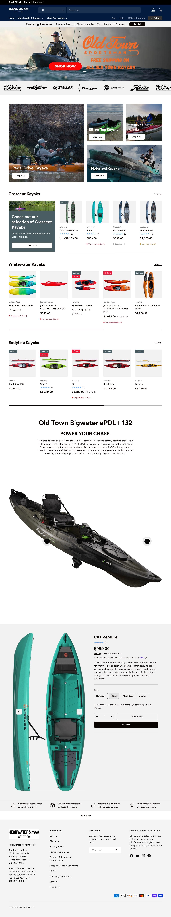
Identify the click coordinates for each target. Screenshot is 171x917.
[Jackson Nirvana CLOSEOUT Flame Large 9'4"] (117, 285)
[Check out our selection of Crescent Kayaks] (32, 206)
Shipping (97, 653)
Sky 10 (43, 384)
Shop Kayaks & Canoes (29, 18)
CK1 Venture (119, 230)
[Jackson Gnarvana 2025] (22, 285)
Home (11, 18)
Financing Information (60, 876)
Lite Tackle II (146, 230)
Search (53, 835)
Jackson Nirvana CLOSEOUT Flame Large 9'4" (115, 308)
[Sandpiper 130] (22, 363)
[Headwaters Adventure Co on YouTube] (137, 856)
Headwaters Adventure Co (24, 907)
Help (121, 18)
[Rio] (85, 363)
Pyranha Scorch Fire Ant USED (147, 307)
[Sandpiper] (117, 363)
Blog (114, 18)
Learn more (38, 2)
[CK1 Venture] (124, 212)
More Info (137, 24)
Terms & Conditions (59, 851)
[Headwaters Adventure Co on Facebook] (131, 856)
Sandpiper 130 (16, 384)
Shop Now (20, 175)
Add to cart (137, 716)
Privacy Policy (57, 846)
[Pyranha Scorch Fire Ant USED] (148, 285)
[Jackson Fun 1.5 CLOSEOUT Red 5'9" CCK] (54, 285)
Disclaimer (55, 841)
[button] (161, 10)
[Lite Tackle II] (151, 212)
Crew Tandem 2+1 (69, 230)
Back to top (85, 815)
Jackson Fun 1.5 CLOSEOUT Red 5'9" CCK (53, 307)
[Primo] (97, 212)
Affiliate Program (136, 18)
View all (158, 194)
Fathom (139, 384)
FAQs (52, 871)
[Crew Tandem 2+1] (71, 212)
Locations (54, 887)
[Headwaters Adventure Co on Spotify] (149, 856)
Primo (89, 230)
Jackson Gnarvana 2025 (21, 305)
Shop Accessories (56, 18)
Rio (73, 384)
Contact (53, 881)
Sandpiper (108, 384)
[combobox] (89, 10)
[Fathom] (148, 363)
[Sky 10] (54, 363)
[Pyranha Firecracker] (85, 285)
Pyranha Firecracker (82, 305)
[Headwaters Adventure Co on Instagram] (143, 856)
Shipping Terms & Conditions (64, 865)
